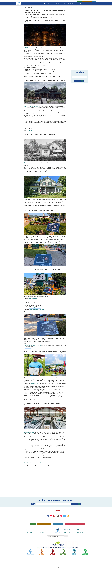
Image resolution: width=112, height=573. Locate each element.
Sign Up (79, 80)
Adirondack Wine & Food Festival (33, 377)
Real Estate (42, 532)
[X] (64, 516)
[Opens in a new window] (41, 552)
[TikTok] (61, 516)
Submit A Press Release (44, 523)
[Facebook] (48, 516)
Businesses (67, 529)
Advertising (80, 532)
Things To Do (43, 3)
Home (25, 7)
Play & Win (80, 3)
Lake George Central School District (33, 345)
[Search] (66, 536)
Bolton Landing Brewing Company (32, 106)
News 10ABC (28, 347)
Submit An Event (58, 523)
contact (64, 567)
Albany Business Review (32, 459)
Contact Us (67, 532)
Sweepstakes (80, 530)
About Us (79, 529)
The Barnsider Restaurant (35, 307)
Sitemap (57, 539)
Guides (73, 3)
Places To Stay (29, 530)
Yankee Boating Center (29, 432)
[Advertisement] (56, 483)
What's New (29, 7)
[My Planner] (68, 516)
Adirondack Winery (35, 383)
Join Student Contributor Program (75, 523)
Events (64, 3)
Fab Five (69, 3)
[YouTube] (51, 516)
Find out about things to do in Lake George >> (34, 462)
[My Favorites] (75, 1)
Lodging (36, 3)
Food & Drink (51, 3)
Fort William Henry (28, 47)
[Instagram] (58, 516)
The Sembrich (27, 162)
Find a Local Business (87, 1)
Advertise (79, 1)
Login (94, 1)
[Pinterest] (54, 516)
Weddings (58, 3)
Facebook (29, 130)
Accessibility (53, 567)
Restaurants (42, 529)
